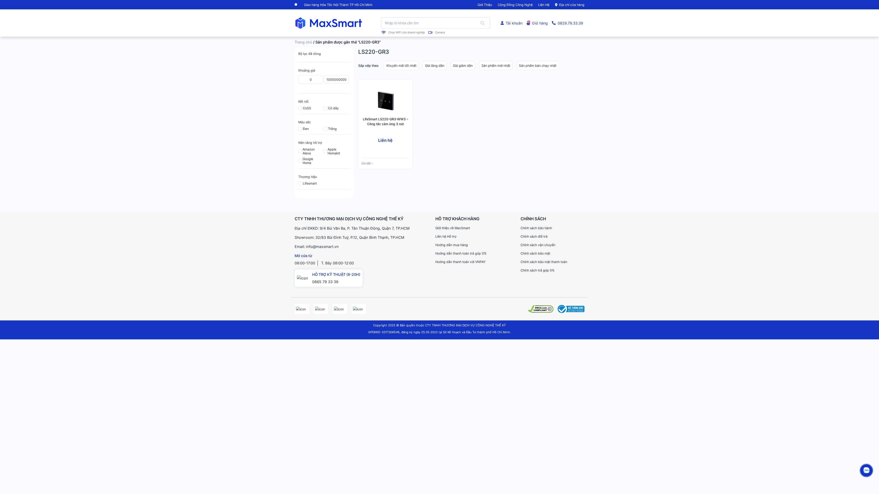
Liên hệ (543, 5)
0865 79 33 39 (325, 281)
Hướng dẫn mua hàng (451, 245)
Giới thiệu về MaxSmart (452, 228)
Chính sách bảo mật (535, 253)
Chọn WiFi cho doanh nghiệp (406, 32)
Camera (440, 32)
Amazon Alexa (309, 151)
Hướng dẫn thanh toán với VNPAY (460, 262)
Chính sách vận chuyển (538, 245)
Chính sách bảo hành (536, 228)
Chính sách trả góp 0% (537, 270)
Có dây (333, 108)
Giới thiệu (484, 5)
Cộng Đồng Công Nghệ (515, 5)
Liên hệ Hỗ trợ (445, 236)
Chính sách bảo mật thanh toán (544, 262)
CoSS (307, 108)
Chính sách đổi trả (534, 236)
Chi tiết (366, 163)
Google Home (308, 161)
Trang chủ (303, 42)
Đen (306, 129)
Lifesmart (310, 183)
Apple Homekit (334, 151)
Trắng (332, 129)
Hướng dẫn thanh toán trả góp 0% (460, 253)
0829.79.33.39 (570, 23)
